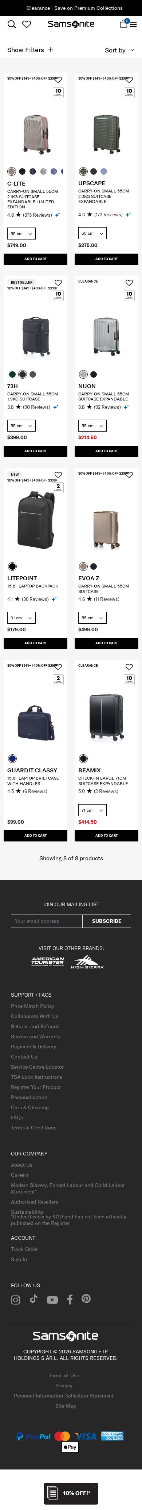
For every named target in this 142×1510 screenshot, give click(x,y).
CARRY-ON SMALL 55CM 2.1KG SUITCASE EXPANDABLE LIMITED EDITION (32, 198)
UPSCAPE (91, 183)
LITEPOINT (22, 578)
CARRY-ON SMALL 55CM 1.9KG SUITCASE (32, 396)
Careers (20, 1175)
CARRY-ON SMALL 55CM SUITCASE (103, 588)
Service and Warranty (36, 1036)
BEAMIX (89, 770)
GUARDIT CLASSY (32, 770)
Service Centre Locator (37, 1067)
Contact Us (24, 1056)
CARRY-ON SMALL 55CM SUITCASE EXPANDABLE (103, 396)
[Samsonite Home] (71, 24)
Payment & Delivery (33, 1046)
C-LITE (16, 183)
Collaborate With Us (34, 1016)
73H (12, 386)
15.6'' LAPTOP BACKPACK (32, 586)
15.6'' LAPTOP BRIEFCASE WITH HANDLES (33, 780)
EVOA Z (88, 578)
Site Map (65, 1406)
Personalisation (29, 1097)
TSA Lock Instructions (36, 1077)
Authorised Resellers (34, 1202)
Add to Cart (35, 259)
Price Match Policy (32, 1006)
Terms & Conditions (33, 1127)
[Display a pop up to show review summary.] (58, 214)
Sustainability (27, 1212)
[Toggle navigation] (133, 24)
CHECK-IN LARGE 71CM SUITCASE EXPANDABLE (103, 780)
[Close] (94, 1487)
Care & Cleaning (29, 1107)
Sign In (19, 1259)
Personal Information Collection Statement (64, 1395)
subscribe (107, 921)
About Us (21, 1165)
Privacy (63, 1385)
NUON (87, 386)
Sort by (115, 50)
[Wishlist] (26, 24)
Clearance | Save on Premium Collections (71, 8)
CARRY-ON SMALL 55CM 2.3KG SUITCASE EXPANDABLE (103, 196)
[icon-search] (11, 24)
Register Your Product (36, 1087)
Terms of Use (64, 1375)
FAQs (17, 1117)
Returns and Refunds (35, 1026)
